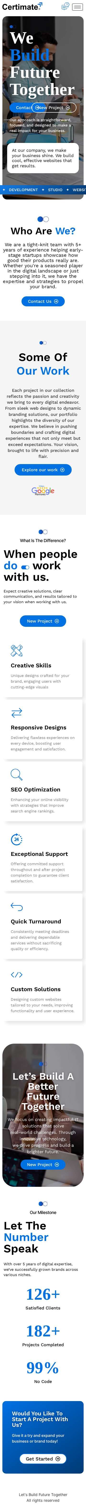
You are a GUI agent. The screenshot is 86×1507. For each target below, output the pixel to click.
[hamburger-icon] (77, 7)
